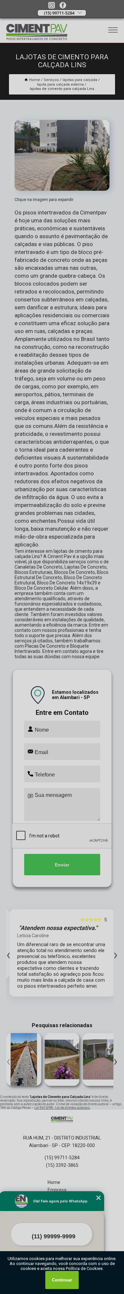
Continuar (62, 1280)
